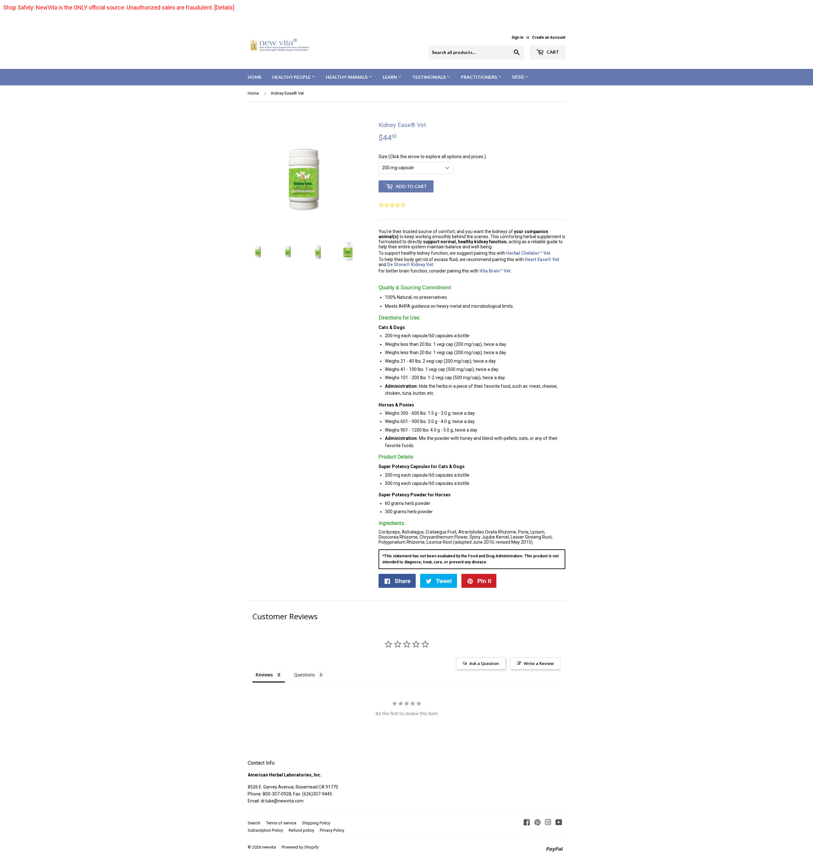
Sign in (517, 37)
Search (254, 823)
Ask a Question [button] (484, 663)
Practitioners (479, 77)
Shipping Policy (316, 823)
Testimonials (429, 77)
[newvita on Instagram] (548, 823)
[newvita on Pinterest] (537, 823)
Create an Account (548, 37)
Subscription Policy (265, 830)
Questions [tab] (304, 675)
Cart (552, 52)
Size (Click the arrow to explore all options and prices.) (432, 156)
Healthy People (292, 77)
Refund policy (301, 830)
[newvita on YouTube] (558, 823)
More (518, 77)
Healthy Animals (347, 77)
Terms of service (281, 823)
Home (255, 77)
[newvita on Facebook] (526, 823)
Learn (390, 77)
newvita (269, 847)
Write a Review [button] (539, 663)
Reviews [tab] (264, 675)
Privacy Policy (332, 830)
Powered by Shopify (300, 847)
